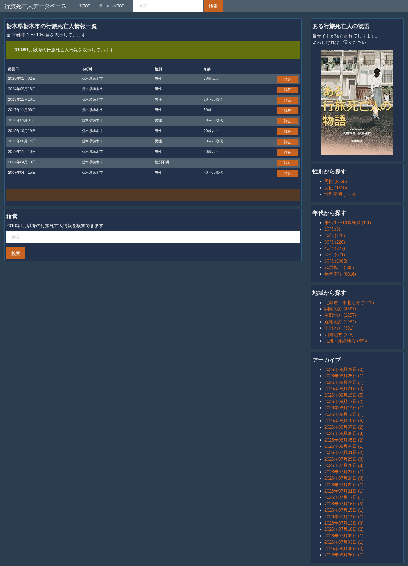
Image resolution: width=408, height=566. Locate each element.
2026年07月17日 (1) (343, 497)
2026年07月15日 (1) (343, 510)
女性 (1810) (335, 187)
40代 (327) (334, 248)
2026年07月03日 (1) (343, 542)
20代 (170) (334, 235)
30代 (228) (334, 241)
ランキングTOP (111, 6)
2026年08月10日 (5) (343, 420)
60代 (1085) (335, 261)
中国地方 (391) (339, 327)
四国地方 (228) (339, 334)
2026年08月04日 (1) (343, 446)
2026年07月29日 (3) (343, 459)
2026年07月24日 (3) (343, 478)
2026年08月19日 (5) (343, 395)
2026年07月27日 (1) (343, 471)
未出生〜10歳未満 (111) (347, 222)
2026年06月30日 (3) (343, 548)
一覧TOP (83, 6)
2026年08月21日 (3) (343, 388)
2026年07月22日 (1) (343, 484)
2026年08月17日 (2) (343, 401)
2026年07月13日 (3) (343, 522)
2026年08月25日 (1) (343, 375)
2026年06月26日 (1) (343, 554)
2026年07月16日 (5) (343, 503)
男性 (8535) (335, 181)
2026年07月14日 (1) (343, 516)
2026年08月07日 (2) (343, 427)
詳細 (287, 79)
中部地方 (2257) (340, 315)
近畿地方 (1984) (340, 321)
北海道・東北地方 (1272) (349, 302)
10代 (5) (332, 229)
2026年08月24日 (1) (343, 382)
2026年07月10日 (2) (343, 529)
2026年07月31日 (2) (343, 452)
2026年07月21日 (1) (343, 490)
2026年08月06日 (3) (343, 433)
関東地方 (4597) (340, 308)
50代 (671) (334, 254)
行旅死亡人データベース (35, 6)
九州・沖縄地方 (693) (345, 340)
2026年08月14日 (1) (343, 407)
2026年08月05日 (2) (343, 439)
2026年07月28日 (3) (343, 465)
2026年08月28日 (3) (343, 369)
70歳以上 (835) (339, 267)
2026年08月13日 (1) (343, 414)
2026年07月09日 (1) (343, 535)
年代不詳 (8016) (340, 273)
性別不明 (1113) (339, 194)
